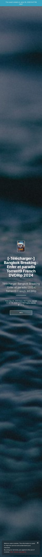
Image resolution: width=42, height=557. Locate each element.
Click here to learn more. (18, 552)
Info (21, 312)
